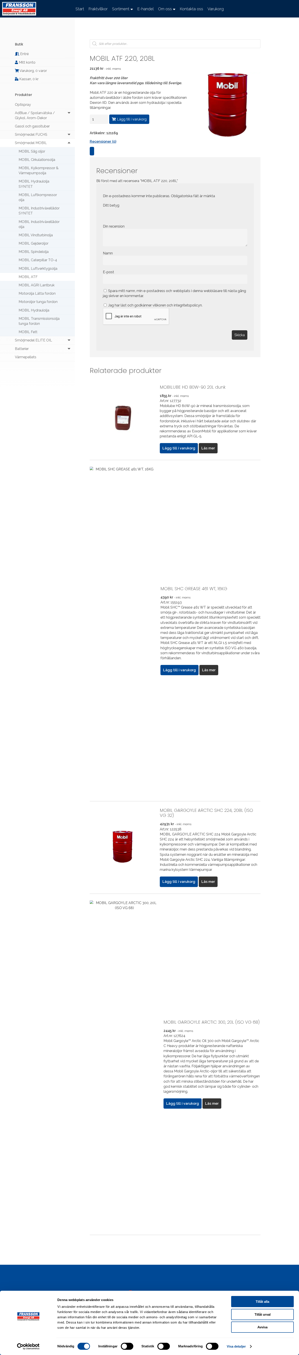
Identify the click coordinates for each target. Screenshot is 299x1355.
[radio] (106, 214)
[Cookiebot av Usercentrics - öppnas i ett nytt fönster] (28, 1346)
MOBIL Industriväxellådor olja (39, 224)
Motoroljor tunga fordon (38, 302)
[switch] (127, 1346)
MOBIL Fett (28, 332)
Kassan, (28, 79)
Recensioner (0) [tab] (103, 141)
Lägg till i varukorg (132, 119)
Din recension (114, 226)
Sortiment (120, 9)
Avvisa (262, 1327)
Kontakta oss (191, 9)
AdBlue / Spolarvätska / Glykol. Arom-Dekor (35, 115)
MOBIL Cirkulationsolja (37, 160)
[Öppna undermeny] (69, 113)
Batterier (22, 349)
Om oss (165, 9)
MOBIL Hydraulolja (34, 310)
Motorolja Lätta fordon (37, 293)
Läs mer (208, 448)
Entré (24, 54)
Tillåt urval (263, 1314)
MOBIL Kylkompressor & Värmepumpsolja (38, 170)
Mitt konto (26, 62)
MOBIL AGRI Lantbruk (37, 285)
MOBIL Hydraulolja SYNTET (34, 183)
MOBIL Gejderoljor (33, 243)
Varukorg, (33, 71)
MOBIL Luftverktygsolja (38, 268)
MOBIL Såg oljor (32, 151)
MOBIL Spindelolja (34, 252)
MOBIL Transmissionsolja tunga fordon (39, 321)
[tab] (92, 151)
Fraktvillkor (98, 9)
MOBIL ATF (28, 277)
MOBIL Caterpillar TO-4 (38, 260)
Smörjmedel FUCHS (31, 134)
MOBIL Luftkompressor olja (38, 197)
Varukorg (216, 9)
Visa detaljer (236, 1346)
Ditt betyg (111, 205)
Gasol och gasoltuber (32, 126)
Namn (108, 253)
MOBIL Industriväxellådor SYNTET (39, 210)
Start (80, 9)
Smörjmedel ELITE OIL (33, 340)
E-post (109, 272)
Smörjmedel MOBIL (31, 143)
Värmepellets (25, 357)
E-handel (145, 9)
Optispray (23, 105)
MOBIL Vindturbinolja (36, 235)
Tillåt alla (262, 1301)
